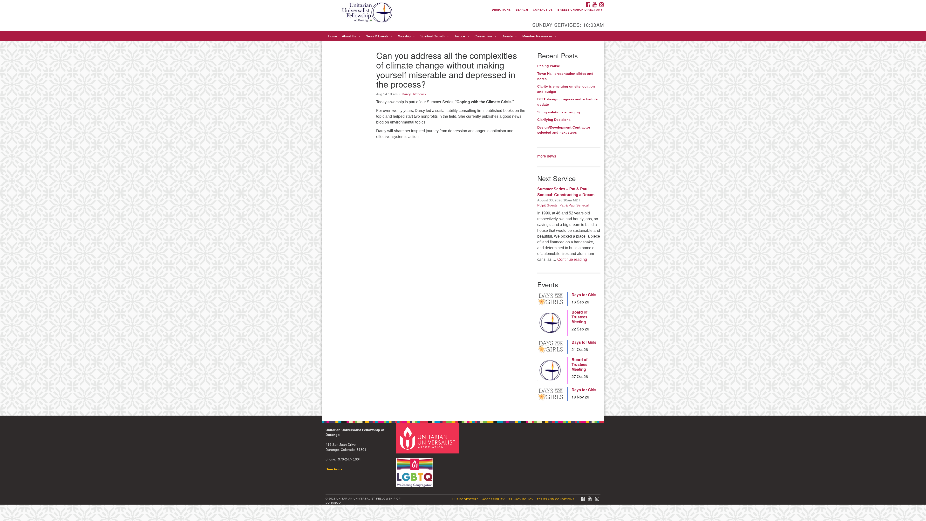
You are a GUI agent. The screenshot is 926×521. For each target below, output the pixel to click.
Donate (507, 36)
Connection (483, 36)
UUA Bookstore (465, 499)
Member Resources (537, 36)
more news (546, 156)
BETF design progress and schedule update (567, 101)
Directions (501, 9)
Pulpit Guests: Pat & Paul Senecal (563, 205)
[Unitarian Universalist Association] (428, 438)
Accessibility (493, 499)
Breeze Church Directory (580, 9)
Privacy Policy (521, 499)
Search (522, 9)
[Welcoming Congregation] (415, 470)
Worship (404, 36)
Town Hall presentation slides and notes (565, 76)
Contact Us (543, 9)
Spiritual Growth (432, 36)
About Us (349, 36)
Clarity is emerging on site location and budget (566, 89)
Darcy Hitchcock (414, 94)
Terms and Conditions (555, 499)
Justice (459, 36)
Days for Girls (584, 294)
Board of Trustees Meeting (579, 317)
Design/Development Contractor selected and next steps (563, 130)
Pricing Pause (548, 66)
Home (332, 36)
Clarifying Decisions (554, 120)
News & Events (377, 36)
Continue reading (572, 259)
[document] (463, 228)
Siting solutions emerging (558, 112)
